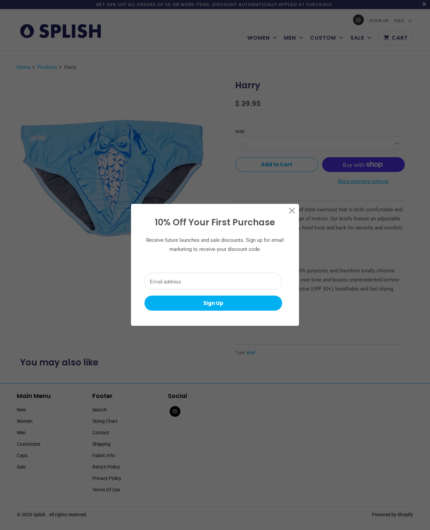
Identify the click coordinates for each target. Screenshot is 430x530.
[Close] (292, 211)
